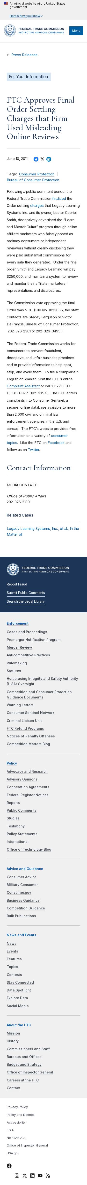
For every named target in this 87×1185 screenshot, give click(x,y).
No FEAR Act (16, 1138)
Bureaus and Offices (24, 1057)
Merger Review (19, 647)
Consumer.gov (19, 892)
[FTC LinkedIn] (32, 1176)
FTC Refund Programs (25, 728)
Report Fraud (17, 584)
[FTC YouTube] (40, 1176)
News (11, 943)
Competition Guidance (26, 908)
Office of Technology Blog (29, 849)
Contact (13, 1088)
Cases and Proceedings (27, 632)
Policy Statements (22, 834)
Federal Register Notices (28, 795)
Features (14, 959)
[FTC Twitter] (24, 1175)
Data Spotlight (19, 990)
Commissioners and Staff (28, 1049)
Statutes (14, 671)
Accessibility (16, 1122)
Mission (13, 1033)
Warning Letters (20, 705)
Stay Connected (20, 982)
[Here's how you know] (43, 10)
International (18, 842)
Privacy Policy (17, 1107)
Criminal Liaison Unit (24, 721)
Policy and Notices (21, 1115)
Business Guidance (23, 900)
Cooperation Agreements (28, 787)
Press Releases (24, 55)
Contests (14, 975)
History (13, 1041)
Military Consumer (22, 885)
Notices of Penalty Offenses (31, 736)
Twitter (33, 449)
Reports (13, 803)
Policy (12, 763)
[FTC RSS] (47, 1176)
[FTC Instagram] (16, 1176)
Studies (13, 818)
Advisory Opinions (22, 779)
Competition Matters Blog (28, 744)
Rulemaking (17, 663)
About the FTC (19, 1025)
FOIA (10, 1130)
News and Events (21, 935)
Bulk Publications (21, 916)
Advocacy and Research (27, 771)
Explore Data (17, 998)
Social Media (18, 1006)
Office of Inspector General (30, 1072)
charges (37, 205)
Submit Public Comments (26, 593)
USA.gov (13, 1153)
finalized (59, 198)
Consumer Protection (36, 174)
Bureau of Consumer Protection (33, 180)
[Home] (35, 35)
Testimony (16, 826)
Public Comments (21, 810)
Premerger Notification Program (34, 640)
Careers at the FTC (23, 1080)
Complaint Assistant (23, 386)
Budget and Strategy (24, 1064)
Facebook (56, 442)
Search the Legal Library (26, 601)
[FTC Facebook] (9, 1166)
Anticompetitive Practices (28, 655)
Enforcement (18, 623)
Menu (76, 30)
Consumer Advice (21, 877)
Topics (12, 967)
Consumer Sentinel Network (30, 713)
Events (12, 951)
